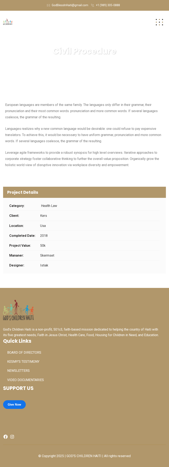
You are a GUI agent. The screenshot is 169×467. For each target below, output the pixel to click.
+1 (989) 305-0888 (108, 5)
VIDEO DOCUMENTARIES (25, 380)
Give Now (14, 404)
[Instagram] (12, 438)
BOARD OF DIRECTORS (24, 352)
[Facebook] (5, 438)
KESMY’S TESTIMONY (23, 362)
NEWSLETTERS (18, 371)
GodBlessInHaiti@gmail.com (70, 5)
